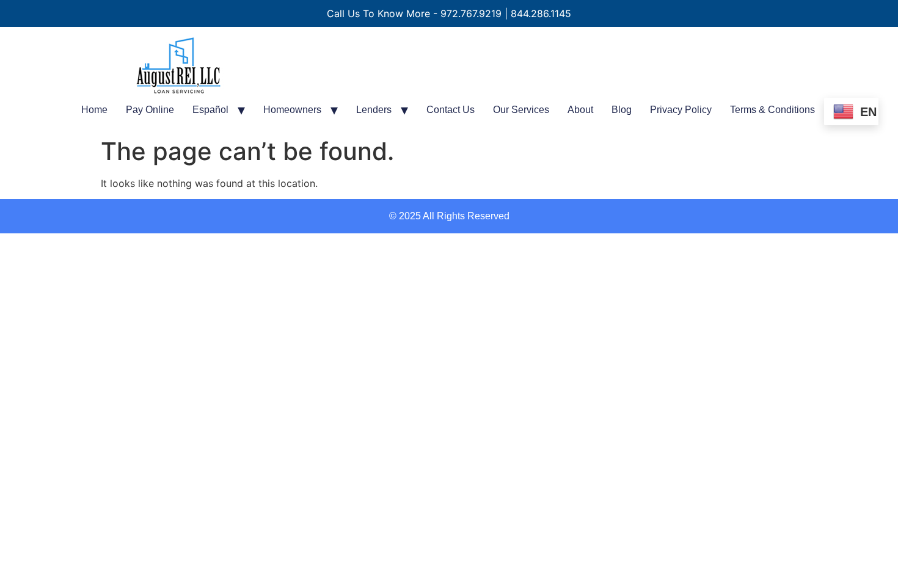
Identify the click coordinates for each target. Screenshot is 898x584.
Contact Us (450, 109)
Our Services (521, 109)
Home (94, 109)
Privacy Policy (681, 109)
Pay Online (150, 109)
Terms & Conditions (772, 109)
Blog (621, 109)
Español (210, 109)
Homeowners (292, 109)
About (580, 109)
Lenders (374, 109)
